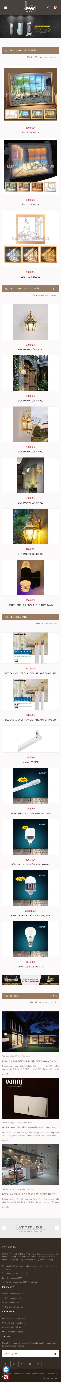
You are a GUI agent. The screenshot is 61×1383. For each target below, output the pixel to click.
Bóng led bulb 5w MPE (30, 967)
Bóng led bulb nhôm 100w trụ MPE (30, 915)
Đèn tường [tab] (37, 295)
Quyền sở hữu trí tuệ (14, 1307)
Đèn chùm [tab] (43, 57)
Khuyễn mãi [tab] (44, 1002)
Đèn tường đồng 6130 (30, 349)
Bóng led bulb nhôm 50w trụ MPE (30, 864)
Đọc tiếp (5, 1074)
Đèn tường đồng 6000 (30, 554)
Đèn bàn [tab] (53, 57)
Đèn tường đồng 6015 (30, 452)
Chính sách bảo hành (14, 1332)
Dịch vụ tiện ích (12, 1302)
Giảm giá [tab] (33, 1003)
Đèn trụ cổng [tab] (51, 295)
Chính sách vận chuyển (15, 1323)
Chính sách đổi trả (13, 1327)
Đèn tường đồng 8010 (30, 401)
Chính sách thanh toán (15, 1318)
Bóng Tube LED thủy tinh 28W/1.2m (30, 813)
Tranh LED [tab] (32, 57)
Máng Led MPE (30, 762)
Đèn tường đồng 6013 (30, 503)
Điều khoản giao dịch (14, 1298)
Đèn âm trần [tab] (51, 624)
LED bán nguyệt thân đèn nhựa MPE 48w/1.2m (30, 673)
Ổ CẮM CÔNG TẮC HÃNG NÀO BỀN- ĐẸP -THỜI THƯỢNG (31, 1127)
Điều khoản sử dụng (14, 1294)
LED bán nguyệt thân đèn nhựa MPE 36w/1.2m (30, 720)
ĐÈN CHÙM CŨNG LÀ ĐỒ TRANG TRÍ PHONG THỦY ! (28, 1194)
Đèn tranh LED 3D (30, 132)
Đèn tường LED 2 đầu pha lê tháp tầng (30, 605)
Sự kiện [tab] (54, 1002)
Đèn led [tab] (40, 624)
